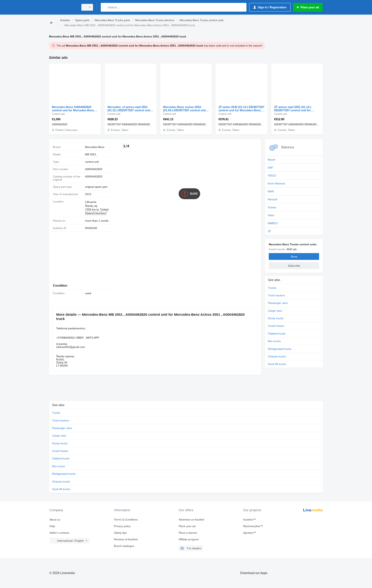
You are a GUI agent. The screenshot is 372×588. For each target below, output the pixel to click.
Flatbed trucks (276, 333)
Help (52, 526)
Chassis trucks (277, 356)
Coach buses (276, 325)
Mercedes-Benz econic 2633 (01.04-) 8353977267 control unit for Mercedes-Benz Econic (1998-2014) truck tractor (185, 108)
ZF (269, 231)
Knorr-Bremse (276, 183)
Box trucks (274, 341)
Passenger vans (278, 302)
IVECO (272, 175)
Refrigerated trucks (279, 348)
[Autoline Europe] (63, 7)
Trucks (272, 287)
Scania (272, 207)
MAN (271, 191)
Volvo (271, 215)
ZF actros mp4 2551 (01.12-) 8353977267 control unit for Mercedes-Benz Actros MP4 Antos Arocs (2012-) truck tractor (296, 108)
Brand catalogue (124, 545)
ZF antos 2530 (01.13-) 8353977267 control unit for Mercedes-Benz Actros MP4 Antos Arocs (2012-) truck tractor (241, 108)
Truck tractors (276, 295)
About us (54, 519)
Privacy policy (122, 526)
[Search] (104, 7)
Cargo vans (275, 310)
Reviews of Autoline (126, 539)
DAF (270, 167)
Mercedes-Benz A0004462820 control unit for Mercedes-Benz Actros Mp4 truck (73, 108)
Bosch (271, 159)
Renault (272, 199)
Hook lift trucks (277, 364)
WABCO (273, 223)
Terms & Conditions (126, 519)
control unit (92, 161)
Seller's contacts (59, 532)
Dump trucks (275, 318)
